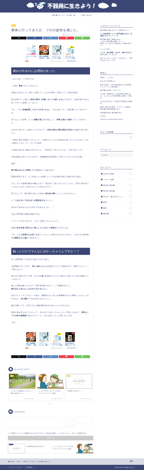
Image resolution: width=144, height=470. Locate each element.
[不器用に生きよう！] (72, 12)
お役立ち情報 (117, 174)
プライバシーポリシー (16, 467)
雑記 (13, 25)
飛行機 (117, 214)
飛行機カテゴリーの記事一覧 (63, 15)
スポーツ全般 (117, 179)
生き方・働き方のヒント (117, 197)
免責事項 (29, 467)
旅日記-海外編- (117, 191)
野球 (117, 202)
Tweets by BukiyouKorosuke (111, 119)
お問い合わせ (86, 15)
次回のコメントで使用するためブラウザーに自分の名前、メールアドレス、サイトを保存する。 (49, 433)
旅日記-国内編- (117, 185)
